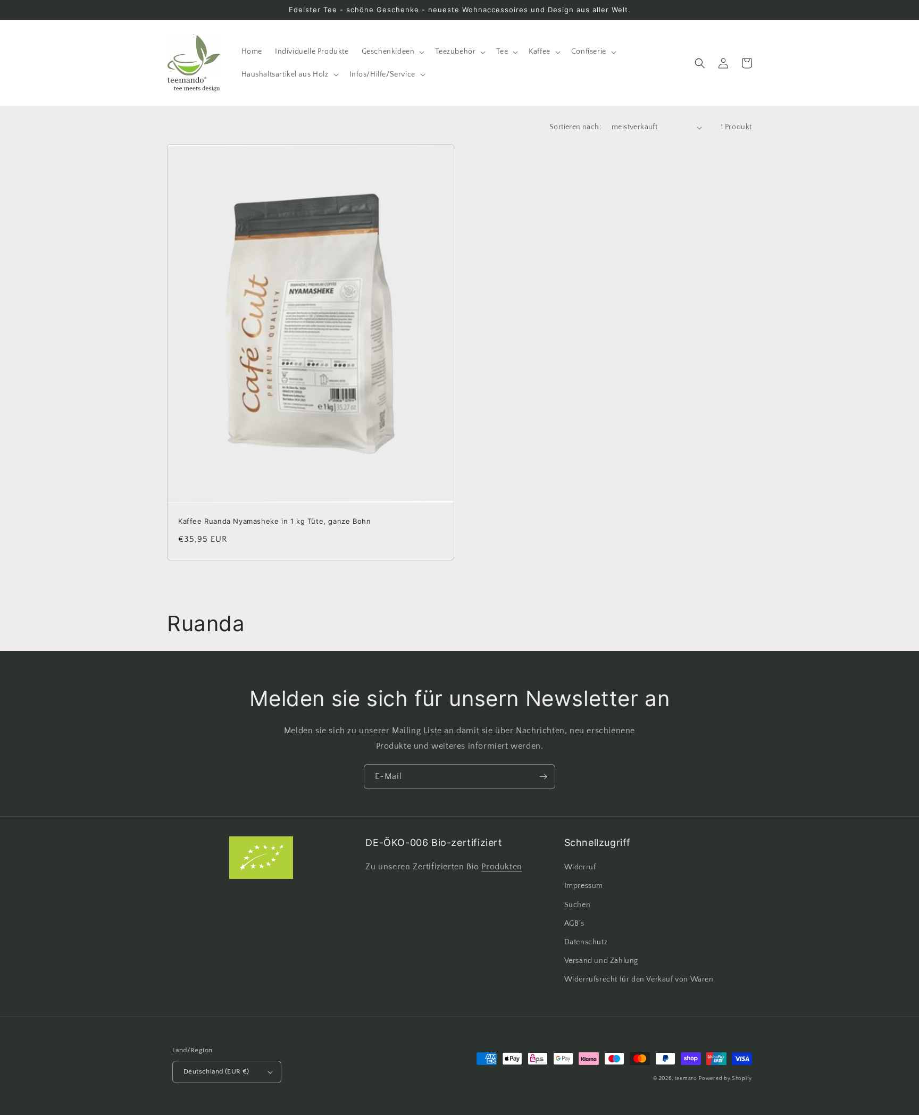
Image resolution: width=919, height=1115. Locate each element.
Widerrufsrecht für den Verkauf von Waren (639, 979)
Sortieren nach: (575, 127)
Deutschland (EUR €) (216, 1071)
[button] (392, 51)
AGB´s (574, 923)
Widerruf (580, 867)
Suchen (577, 905)
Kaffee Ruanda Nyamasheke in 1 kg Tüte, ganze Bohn (274, 521)
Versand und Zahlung (601, 961)
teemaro (686, 1079)
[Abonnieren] (543, 776)
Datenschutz (586, 942)
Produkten (501, 866)
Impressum (583, 886)
